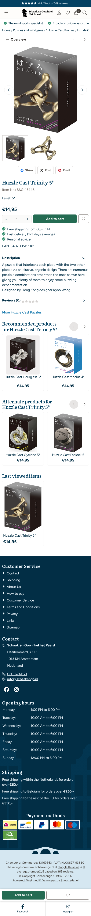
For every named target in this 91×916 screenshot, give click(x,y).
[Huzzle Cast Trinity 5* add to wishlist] (83, 218)
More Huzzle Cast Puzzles (21, 312)
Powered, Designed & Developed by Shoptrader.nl (46, 880)
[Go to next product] (84, 39)
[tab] (45, 258)
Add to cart (55, 219)
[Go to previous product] (73, 39)
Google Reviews (68, 867)
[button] (6, 13)
